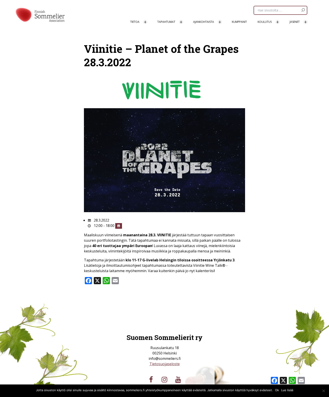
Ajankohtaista (203, 22)
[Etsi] (303, 8)
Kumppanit (239, 22)
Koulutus (265, 22)
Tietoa (134, 22)
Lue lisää (287, 390)
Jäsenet (295, 22)
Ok (277, 390)
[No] (323, 390)
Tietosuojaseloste (165, 363)
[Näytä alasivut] (145, 22)
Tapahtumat (166, 22)
